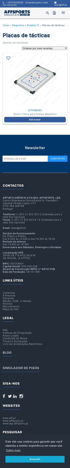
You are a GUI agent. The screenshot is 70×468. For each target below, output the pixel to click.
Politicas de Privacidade (17, 332)
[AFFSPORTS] (17, 13)
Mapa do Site (11, 309)
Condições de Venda (15, 338)
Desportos (18, 25)
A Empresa (9, 295)
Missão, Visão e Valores (17, 300)
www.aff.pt (9, 417)
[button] (8, 58)
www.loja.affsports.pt (15, 423)
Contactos (9, 292)
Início (6, 25)
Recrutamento (11, 306)
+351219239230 (25, 3)
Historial (7, 303)
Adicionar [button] (35, 119)
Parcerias (8, 298)
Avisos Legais (11, 335)
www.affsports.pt (13, 420)
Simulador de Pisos (21, 368)
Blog (7, 352)
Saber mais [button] (13, 450)
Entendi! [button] (35, 459)
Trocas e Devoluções (15, 341)
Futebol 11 (33, 25)
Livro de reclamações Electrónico (22, 343)
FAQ (5, 330)
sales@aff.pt (60, 5)
